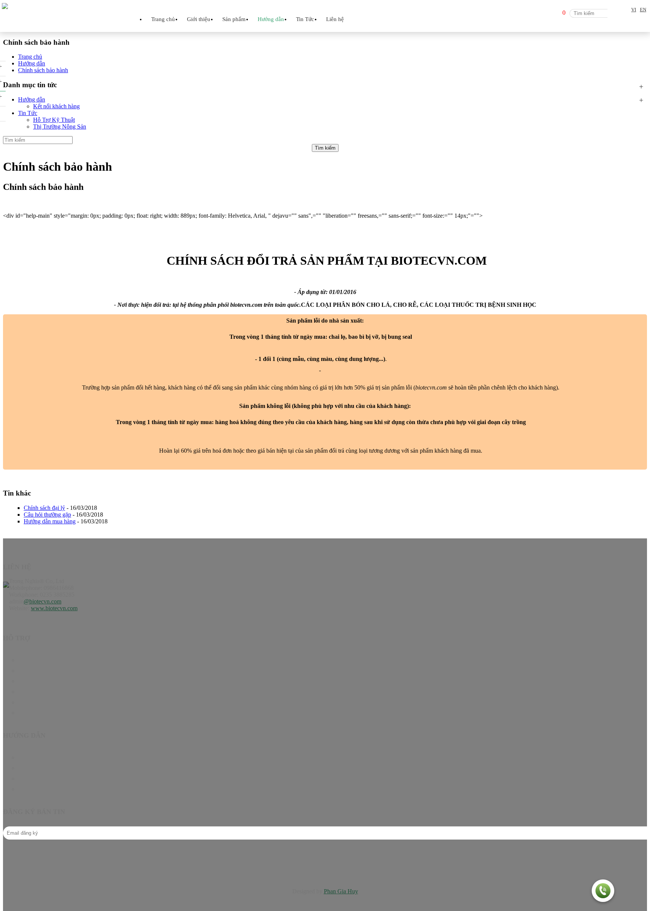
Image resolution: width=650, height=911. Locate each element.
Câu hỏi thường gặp (47, 514)
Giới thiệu (198, 19)
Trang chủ (163, 19)
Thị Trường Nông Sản (59, 126)
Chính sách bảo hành (43, 757)
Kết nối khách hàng (56, 106)
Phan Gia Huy (341, 891)
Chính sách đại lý (44, 508)
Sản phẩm (30, 670)
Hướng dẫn (31, 99)
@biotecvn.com (42, 601)
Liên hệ (335, 19)
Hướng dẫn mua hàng (50, 521)
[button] (603, 891)
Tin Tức (27, 113)
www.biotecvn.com (54, 608)
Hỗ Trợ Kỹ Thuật (54, 120)
